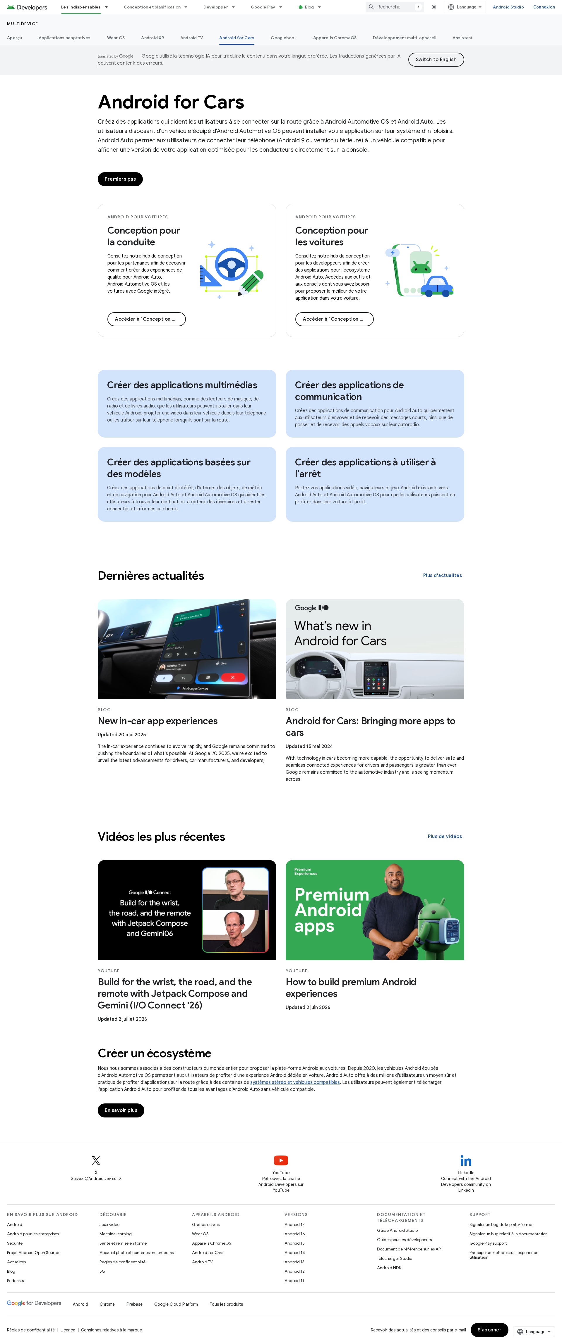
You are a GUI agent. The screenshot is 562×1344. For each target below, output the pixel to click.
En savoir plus (121, 1110)
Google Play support (488, 1243)
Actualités (16, 1261)
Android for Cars (236, 37)
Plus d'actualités (442, 575)
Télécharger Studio (394, 1258)
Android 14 (295, 1252)
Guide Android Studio (397, 1230)
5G (102, 1271)
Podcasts (15, 1280)
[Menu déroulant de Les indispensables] (109, 7)
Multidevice (22, 23)
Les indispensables (81, 7)
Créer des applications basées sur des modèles (179, 468)
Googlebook (284, 37)
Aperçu (14, 37)
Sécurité (15, 1243)
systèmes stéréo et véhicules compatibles (295, 1082)
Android (14, 1224)
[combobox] (395, 7)
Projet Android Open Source (33, 1252)
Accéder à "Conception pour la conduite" (150, 319)
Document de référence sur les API (409, 1249)
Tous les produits (226, 1304)
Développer (215, 7)
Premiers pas (120, 179)
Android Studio (508, 7)
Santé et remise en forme (123, 1243)
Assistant (462, 37)
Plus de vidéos (445, 836)
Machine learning (116, 1233)
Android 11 (294, 1280)
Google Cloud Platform (176, 1304)
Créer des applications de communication (349, 390)
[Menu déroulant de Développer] (236, 7)
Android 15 (295, 1243)
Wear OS (116, 37)
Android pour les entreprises (33, 1233)
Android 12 (295, 1271)
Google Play (263, 7)
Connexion (544, 7)
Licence (68, 1330)
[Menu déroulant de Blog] (322, 7)
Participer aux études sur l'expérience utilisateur (504, 1255)
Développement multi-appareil (404, 37)
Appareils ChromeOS (335, 37)
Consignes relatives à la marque (111, 1330)
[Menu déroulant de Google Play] (283, 7)
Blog (309, 7)
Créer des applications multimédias (182, 385)
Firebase (134, 1304)
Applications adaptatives (65, 37)
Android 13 (294, 1261)
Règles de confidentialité (122, 1261)
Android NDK (389, 1267)
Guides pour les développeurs (404, 1239)
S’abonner (490, 1330)
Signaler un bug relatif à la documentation (509, 1233)
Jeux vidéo (109, 1224)
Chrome (107, 1304)
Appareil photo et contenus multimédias (137, 1252)
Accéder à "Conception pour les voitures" (338, 319)
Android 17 (295, 1224)
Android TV (191, 37)
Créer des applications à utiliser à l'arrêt (365, 468)
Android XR (152, 37)
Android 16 (295, 1233)
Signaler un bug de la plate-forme (501, 1224)
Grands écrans (206, 1224)
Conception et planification (152, 7)
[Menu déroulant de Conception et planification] (188, 7)
